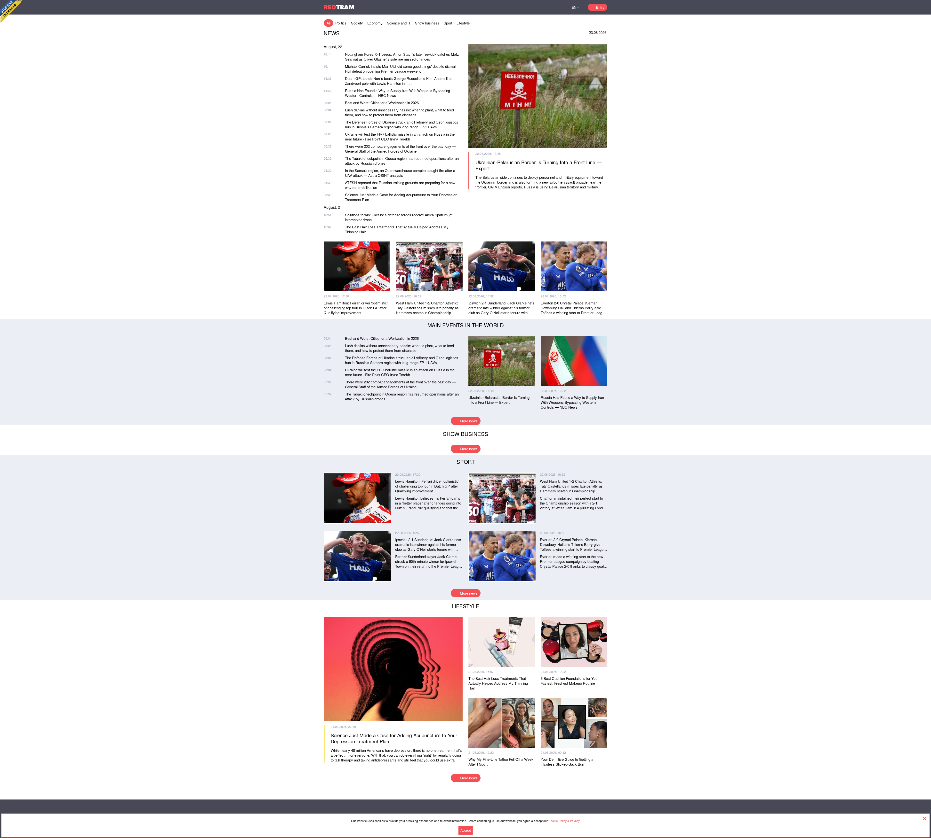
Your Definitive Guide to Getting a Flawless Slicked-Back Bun (567, 762)
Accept (465, 830)
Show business (427, 22)
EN (574, 7)
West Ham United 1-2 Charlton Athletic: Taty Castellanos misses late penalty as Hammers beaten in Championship (427, 308)
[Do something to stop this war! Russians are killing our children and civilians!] (11, 11)
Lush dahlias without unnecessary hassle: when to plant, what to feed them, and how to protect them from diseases (399, 112)
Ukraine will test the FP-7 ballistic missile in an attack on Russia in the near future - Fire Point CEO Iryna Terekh (400, 136)
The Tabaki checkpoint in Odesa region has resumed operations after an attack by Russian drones (402, 161)
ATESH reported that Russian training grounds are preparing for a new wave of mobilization (400, 185)
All (328, 22)
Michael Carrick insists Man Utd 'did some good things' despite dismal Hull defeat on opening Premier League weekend (400, 69)
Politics (341, 22)
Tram (339, 7)
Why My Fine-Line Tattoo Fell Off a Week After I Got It (500, 762)
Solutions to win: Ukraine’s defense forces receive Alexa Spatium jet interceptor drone (398, 217)
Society (357, 22)
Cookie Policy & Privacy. (564, 821)
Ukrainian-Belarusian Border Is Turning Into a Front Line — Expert (538, 165)
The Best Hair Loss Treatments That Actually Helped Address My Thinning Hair (397, 229)
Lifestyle (463, 22)
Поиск (557, 7)
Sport (448, 22)
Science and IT (399, 22)
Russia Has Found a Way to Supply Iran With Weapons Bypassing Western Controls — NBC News (397, 93)
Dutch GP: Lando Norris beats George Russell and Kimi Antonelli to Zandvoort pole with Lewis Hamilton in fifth (398, 81)
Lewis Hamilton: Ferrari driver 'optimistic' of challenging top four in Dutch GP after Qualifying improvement (356, 308)
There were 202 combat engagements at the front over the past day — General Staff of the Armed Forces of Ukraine (400, 149)
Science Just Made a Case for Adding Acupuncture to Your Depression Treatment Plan (401, 197)
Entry (600, 7)
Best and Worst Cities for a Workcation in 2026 (382, 102)
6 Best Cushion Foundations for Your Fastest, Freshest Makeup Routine (570, 681)
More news (469, 420)
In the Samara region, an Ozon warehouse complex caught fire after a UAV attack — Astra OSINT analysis (400, 173)
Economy (375, 22)
